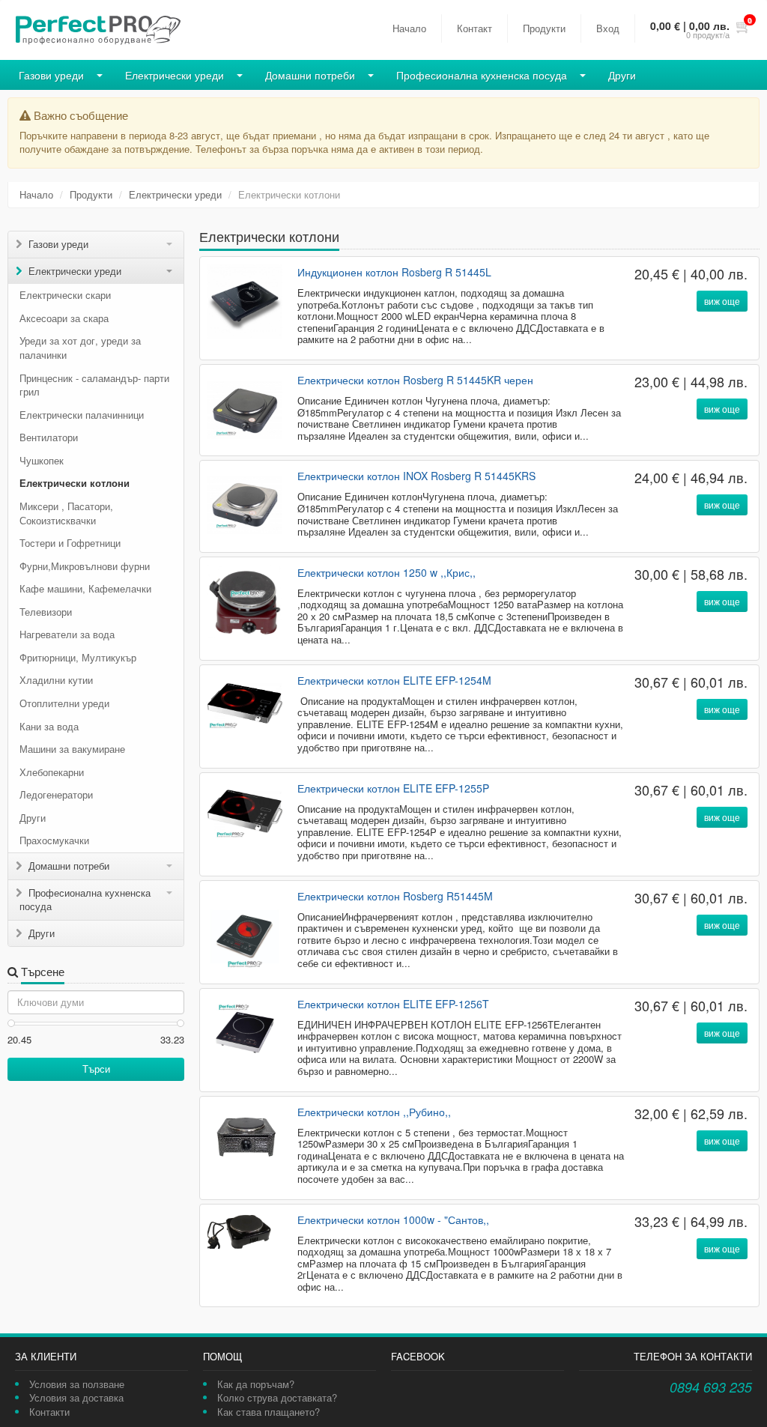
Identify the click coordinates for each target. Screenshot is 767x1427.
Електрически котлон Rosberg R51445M (395, 895)
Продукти (544, 28)
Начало (409, 28)
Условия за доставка (76, 1397)
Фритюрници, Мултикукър (77, 657)
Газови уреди (51, 74)
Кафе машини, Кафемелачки (85, 588)
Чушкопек (41, 460)
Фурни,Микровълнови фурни (84, 566)
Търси (96, 1068)
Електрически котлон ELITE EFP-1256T (393, 1003)
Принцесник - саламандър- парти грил (94, 385)
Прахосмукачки (54, 840)
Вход (607, 28)
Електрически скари (65, 295)
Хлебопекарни (51, 772)
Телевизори (45, 612)
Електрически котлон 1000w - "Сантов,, (393, 1219)
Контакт (474, 28)
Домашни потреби (310, 74)
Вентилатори (48, 437)
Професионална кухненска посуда (481, 74)
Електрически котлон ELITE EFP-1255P (393, 788)
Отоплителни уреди (64, 703)
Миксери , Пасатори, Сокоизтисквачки (66, 513)
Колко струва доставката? (277, 1397)
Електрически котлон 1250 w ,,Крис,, (386, 572)
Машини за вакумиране (72, 749)
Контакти (49, 1412)
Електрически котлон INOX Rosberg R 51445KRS (416, 475)
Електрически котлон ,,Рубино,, (374, 1111)
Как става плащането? (268, 1412)
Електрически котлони (74, 483)
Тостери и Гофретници (70, 543)
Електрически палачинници (81, 415)
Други (622, 74)
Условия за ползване (76, 1384)
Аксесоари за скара (64, 318)
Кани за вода (49, 726)
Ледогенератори (56, 794)
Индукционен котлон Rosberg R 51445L (394, 271)
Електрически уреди (174, 74)
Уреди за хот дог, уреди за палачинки (80, 347)
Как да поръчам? (255, 1384)
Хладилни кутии (56, 680)
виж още (722, 300)
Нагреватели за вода (67, 634)
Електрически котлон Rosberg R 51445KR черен (415, 379)
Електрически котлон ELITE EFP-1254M (394, 680)
